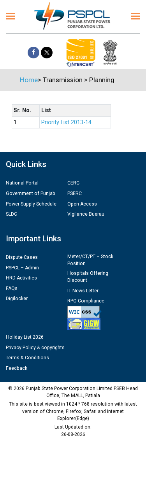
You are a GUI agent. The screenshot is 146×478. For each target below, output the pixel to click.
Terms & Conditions (27, 357)
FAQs (12, 288)
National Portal (22, 183)
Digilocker (17, 298)
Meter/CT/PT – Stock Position (90, 260)
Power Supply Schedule (31, 204)
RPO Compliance (85, 301)
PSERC (74, 193)
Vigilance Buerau (85, 214)
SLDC (11, 214)
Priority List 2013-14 (66, 122)
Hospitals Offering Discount (87, 277)
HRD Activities (21, 278)
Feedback (16, 368)
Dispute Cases (22, 257)
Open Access (82, 204)
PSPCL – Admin (22, 268)
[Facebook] (33, 52)
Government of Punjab (30, 193)
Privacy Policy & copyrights (35, 347)
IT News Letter (83, 290)
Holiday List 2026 (25, 337)
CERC (73, 183)
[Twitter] (47, 52)
